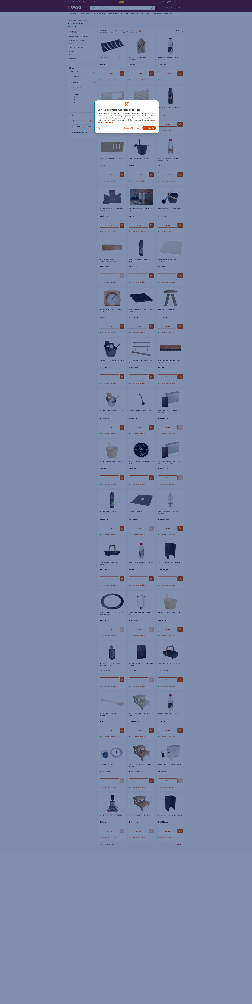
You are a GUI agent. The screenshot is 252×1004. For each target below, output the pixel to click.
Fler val (100, 128)
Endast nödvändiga (131, 128)
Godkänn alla (149, 128)
